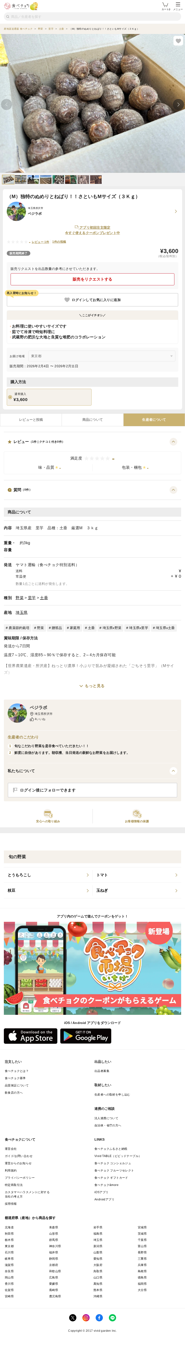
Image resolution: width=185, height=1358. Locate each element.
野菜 (20, 598)
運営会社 (11, 1149)
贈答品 (57, 628)
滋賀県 (9, 1265)
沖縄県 (97, 1296)
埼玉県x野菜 (112, 628)
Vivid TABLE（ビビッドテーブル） (117, 1156)
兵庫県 (142, 1265)
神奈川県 (55, 1246)
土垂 (44, 598)
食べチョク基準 (15, 1078)
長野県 (142, 1252)
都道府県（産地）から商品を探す (30, 1218)
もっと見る (95, 686)
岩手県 (97, 1227)
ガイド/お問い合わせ (19, 1156)
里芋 (32, 598)
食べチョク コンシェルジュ (112, 1163)
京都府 (53, 1265)
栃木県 (9, 1240)
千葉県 (142, 1240)
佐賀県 (9, 1290)
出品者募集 (101, 1071)
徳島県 (142, 1277)
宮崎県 (9, 1296)
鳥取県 (97, 1271)
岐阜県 (9, 1258)
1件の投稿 (59, 241)
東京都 (9, 1246)
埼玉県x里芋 (138, 628)
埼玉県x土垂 (165, 628)
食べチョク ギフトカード (111, 1177)
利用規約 (11, 1170)
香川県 (9, 1283)
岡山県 (9, 1277)
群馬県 (53, 1240)
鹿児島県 (55, 1296)
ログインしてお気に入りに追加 (96, 300)
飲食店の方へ (14, 1092)
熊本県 (97, 1290)
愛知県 (97, 1258)
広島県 (53, 1277)
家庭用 (75, 628)
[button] (92, 456)
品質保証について (17, 1085)
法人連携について (106, 1118)
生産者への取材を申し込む (112, 1094)
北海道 (9, 1227)
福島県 (97, 1233)
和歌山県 (55, 1271)
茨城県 (142, 1233)
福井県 (53, 1252)
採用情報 (11, 1203)
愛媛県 (53, 1283)
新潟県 (97, 1246)
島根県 (142, 1271)
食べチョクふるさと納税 (110, 1149)
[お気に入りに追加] (178, 41)
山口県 (97, 1277)
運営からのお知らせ (18, 1163)
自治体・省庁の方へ (107, 1125)
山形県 (53, 1233)
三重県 (142, 1258)
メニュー (178, 9)
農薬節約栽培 (19, 628)
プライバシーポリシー (20, 1177)
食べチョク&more (106, 1185)
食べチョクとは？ (17, 1071)
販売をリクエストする (92, 279)
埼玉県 (22, 612)
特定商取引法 (14, 1185)
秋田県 (9, 1233)
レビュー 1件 (40, 242)
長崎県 (53, 1290)
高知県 (97, 1283)
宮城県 (142, 1227)
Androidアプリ (104, 1199)
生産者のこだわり (23, 737)
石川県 (9, 1252)
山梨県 (97, 1252)
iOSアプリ (101, 1192)
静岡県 (53, 1258)
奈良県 (9, 1271)
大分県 (142, 1290)
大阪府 (97, 1265)
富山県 (142, 1246)
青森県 (53, 1227)
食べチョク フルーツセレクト (114, 1170)
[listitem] (48, 875)
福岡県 (142, 1283)
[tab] (31, 420)
